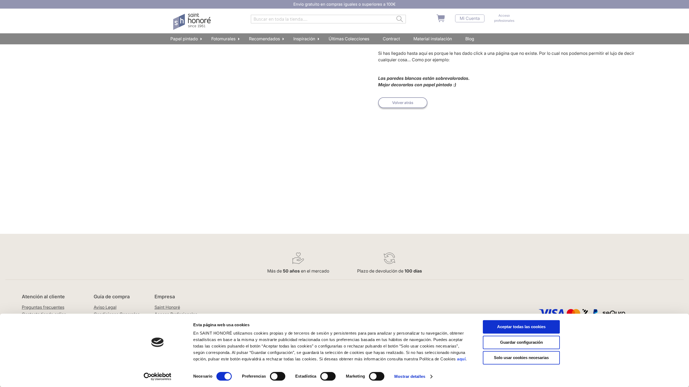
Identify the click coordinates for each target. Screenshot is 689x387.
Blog (469, 38)
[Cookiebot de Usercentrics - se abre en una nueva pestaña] (157, 376)
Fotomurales (223, 38)
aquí (461, 359)
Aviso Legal (105, 307)
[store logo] (192, 21)
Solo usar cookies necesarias (521, 357)
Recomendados (264, 38)
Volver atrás (402, 102)
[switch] (277, 376)
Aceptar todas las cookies (521, 326)
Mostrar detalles (409, 376)
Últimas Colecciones (349, 38)
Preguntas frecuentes (43, 307)
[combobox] (328, 19)
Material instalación (432, 38)
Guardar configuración (521, 342)
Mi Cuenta (470, 18)
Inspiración (304, 38)
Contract (391, 38)
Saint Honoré (167, 307)
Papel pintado (184, 38)
